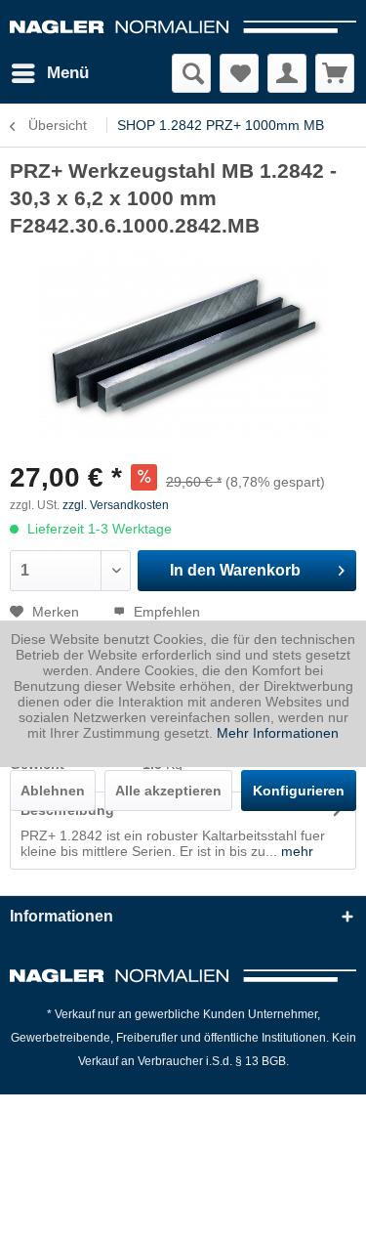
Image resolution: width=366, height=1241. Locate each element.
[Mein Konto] (286, 73)
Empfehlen (165, 612)
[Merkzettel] (239, 73)
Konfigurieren (299, 790)
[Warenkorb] (334, 73)
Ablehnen (52, 790)
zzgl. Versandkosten (115, 505)
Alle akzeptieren (168, 790)
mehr (295, 851)
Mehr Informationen (278, 733)
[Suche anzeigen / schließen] (191, 73)
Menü (68, 73)
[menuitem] (49, 73)
